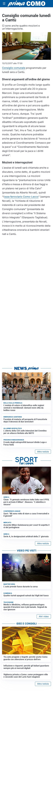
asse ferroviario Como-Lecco (21, 196)
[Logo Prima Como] (26, 4)
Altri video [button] (44, 616)
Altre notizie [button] (43, 451)
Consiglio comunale (13, 67)
